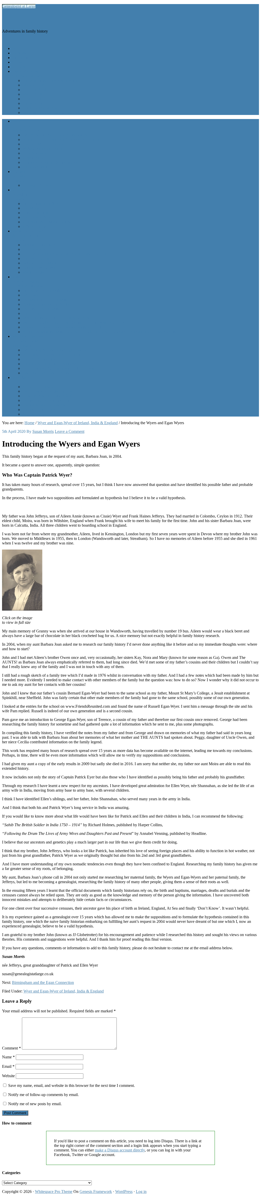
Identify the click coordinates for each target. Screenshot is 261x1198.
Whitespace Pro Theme (53, 1191)
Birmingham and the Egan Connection (43, 982)
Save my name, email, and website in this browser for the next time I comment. (71, 1085)
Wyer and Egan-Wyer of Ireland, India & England (63, 991)
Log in (141, 1191)
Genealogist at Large (18, 6)
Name (8, 1057)
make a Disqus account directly (120, 1150)
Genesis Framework (96, 1191)
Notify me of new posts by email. (35, 1104)
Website (8, 1076)
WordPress (124, 1191)
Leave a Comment (69, 431)
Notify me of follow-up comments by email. (43, 1094)
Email (8, 1066)
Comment (11, 1048)
